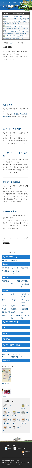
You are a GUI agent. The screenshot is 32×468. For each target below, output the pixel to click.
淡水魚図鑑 (14, 114)
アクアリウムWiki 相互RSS (11, 14)
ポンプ (13, 300)
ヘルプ (19, 427)
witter (9, 448)
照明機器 (14, 306)
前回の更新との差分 (7, 414)
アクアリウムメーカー (25, 355)
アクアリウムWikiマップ (10, 322)
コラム (5, 327)
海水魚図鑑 (6, 116)
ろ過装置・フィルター (25, 295)
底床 (22, 312)
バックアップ (16, 414)
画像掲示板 (6, 339)
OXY (4, 462)
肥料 (3, 315)
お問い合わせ (7, 361)
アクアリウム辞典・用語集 (11, 345)
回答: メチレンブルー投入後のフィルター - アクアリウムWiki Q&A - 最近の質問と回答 (17, 36)
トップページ (12, 43)
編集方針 (4, 260)
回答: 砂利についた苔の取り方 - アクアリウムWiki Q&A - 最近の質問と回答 (17, 38)
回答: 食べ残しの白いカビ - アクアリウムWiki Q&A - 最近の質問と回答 (17, 31)
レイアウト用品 (15, 317)
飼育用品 (5, 290)
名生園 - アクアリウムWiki (12, 23)
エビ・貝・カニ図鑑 (12, 129)
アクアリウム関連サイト (15, 355)
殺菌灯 (23, 306)
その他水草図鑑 (25, 285)
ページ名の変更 (25, 421)
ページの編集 (7, 406)
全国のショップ (6, 355)
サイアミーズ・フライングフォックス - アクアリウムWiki (17, 21)
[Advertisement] (16, 80)
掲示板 (5, 333)
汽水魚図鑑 (23, 114)
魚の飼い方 (5, 384)
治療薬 (13, 312)
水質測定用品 (6, 312)
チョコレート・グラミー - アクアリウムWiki (17, 19)
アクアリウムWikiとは (10, 257)
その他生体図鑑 (10, 211)
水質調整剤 (24, 309)
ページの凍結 (25, 406)
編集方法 (14, 260)
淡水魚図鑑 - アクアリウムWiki (13, 26)
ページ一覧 (16, 421)
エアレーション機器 (25, 301)
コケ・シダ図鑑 (15, 282)
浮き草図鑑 (24, 281)
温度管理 (14, 309)
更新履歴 (7, 429)
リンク (5, 351)
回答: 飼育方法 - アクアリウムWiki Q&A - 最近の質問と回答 (17, 33)
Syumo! (4, 396)
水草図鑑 (5, 277)
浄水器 (4, 309)
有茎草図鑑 (5, 281)
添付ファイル (25, 414)
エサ (3, 294)
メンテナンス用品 (25, 317)
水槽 (12, 294)
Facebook (19, 448)
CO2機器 (4, 306)
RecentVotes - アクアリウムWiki (13, 16)
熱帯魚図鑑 (7, 105)
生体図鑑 (5, 264)
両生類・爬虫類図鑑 (11, 182)
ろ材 (3, 300)
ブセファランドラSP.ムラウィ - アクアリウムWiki (17, 28)
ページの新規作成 (7, 421)
